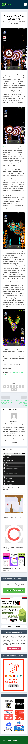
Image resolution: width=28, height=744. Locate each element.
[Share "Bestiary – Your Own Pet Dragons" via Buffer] (20, 386)
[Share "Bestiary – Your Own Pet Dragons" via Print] (15, 389)
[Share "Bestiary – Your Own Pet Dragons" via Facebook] (4, 386)
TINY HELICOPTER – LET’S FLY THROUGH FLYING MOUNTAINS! (12, 518)
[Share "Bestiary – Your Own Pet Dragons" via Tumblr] (10, 386)
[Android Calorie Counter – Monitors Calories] (14, 469)
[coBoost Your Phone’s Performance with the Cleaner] (14, 534)
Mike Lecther (12, 22)
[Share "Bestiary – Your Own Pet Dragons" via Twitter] (7, 386)
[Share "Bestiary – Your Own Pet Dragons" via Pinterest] (14, 386)
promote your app (16, 639)
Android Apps (14, 23)
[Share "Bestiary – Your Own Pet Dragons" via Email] (12, 389)
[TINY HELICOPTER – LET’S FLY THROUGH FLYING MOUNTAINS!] (14, 504)
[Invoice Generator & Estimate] (14, 559)
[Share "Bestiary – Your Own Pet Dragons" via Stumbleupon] (23, 386)
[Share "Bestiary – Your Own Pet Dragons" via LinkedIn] (17, 386)
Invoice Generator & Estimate (11, 568)
